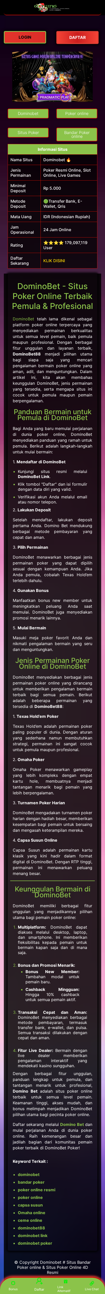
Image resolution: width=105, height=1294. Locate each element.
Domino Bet (72, 1124)
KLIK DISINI (54, 260)
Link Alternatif (63, 1289)
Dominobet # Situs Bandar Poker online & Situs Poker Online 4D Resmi (54, 1267)
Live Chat (92, 1289)
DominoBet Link (33, 476)
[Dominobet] (52, 12)
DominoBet (23, 318)
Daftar (39, 1289)
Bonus (13, 1289)
